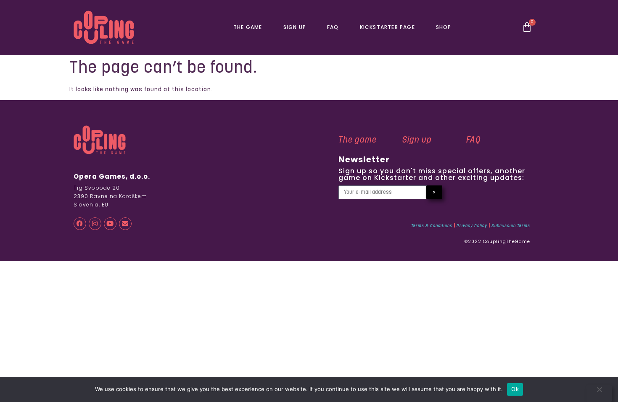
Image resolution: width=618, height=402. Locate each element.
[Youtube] (110, 223)
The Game (247, 27)
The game (357, 140)
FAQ (333, 27)
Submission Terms (510, 226)
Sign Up (294, 27)
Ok (515, 389)
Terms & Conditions (431, 226)
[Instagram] (95, 223)
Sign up (417, 140)
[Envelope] (125, 223)
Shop (444, 27)
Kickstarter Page (387, 27)
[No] (599, 393)
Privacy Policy (472, 226)
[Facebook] (80, 223)
